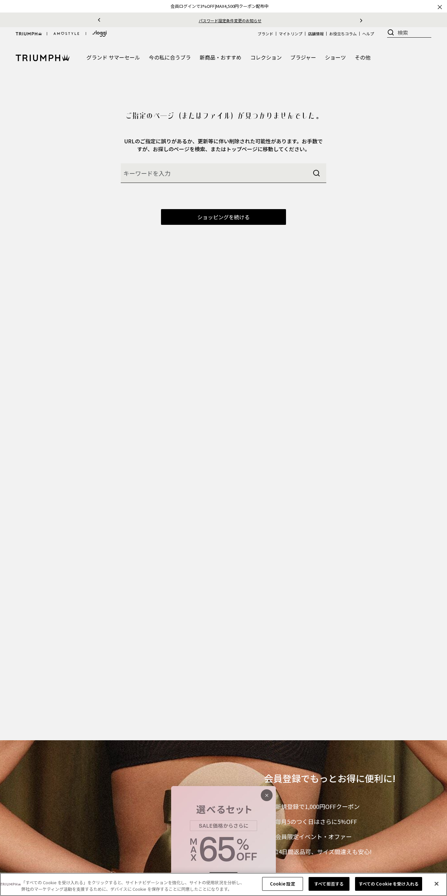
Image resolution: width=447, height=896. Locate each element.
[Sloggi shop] (99, 33)
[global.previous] (99, 20)
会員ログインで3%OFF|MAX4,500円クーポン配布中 (219, 6)
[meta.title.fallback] (43, 57)
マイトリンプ (290, 33)
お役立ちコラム (343, 33)
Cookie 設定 (282, 884)
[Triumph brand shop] (29, 33)
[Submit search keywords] (316, 173)
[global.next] (361, 20)
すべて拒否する (329, 884)
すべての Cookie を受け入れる (389, 884)
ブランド (265, 33)
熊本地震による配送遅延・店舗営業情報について (280, 20)
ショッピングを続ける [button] (223, 217)
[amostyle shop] (66, 33)
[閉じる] (436, 883)
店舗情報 (316, 33)
